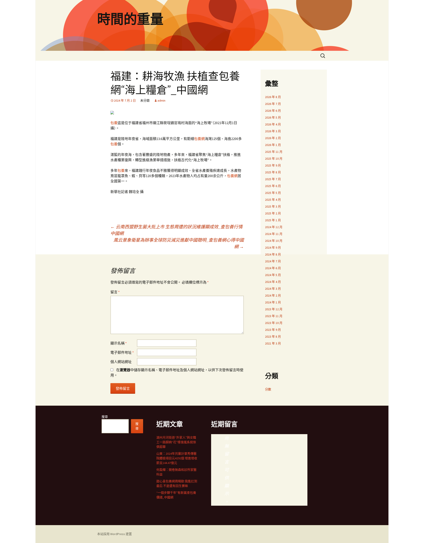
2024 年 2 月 (273, 295)
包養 (113, 123)
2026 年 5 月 (273, 117)
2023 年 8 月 (273, 337)
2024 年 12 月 (273, 227)
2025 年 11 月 (273, 152)
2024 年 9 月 (273, 248)
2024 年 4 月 (273, 282)
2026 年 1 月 (273, 145)
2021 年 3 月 (273, 343)
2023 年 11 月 (273, 316)
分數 (268, 389)
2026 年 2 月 (273, 138)
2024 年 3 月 (273, 289)
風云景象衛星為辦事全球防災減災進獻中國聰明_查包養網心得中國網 (179, 243)
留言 (115, 292)
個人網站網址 (121, 361)
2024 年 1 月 (273, 302)
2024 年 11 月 (273, 234)
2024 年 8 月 (273, 254)
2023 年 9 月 (273, 330)
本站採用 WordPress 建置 (114, 534)
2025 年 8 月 (273, 172)
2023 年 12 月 (273, 309)
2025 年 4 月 (273, 200)
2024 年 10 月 (273, 241)
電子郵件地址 (122, 352)
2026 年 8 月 (273, 97)
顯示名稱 (118, 343)
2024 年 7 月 (273, 261)
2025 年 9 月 (273, 165)
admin (161, 100)
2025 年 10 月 (273, 159)
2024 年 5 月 (273, 275)
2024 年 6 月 (273, 268)
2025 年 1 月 (273, 220)
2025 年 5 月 (273, 193)
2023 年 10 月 (273, 323)
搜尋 (105, 417)
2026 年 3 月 (273, 131)
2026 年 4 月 (273, 124)
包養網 (199, 138)
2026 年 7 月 (273, 104)
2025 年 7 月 (273, 179)
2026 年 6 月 (273, 111)
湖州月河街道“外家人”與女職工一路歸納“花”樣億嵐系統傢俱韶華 (176, 442)
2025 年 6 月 (273, 186)
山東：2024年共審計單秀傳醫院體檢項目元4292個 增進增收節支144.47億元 (176, 458)
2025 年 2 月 (273, 213)
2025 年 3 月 (273, 206)
